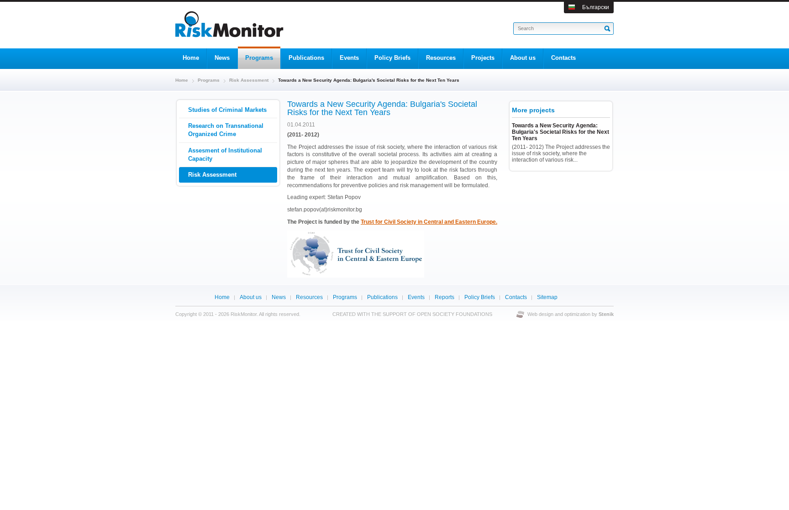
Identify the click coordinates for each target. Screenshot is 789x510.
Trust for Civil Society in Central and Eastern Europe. (429, 222)
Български (595, 7)
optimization (577, 314)
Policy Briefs (479, 297)
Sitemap (547, 297)
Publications (382, 297)
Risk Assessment (248, 80)
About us (251, 297)
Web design (540, 314)
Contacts (516, 297)
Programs (209, 80)
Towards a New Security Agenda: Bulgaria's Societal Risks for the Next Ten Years (560, 132)
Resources (309, 297)
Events (416, 297)
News (279, 297)
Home (181, 80)
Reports (444, 297)
